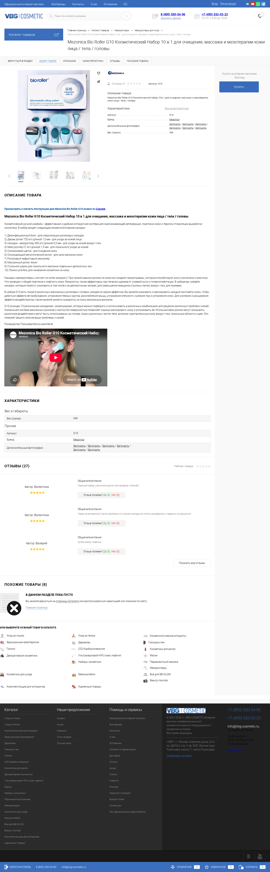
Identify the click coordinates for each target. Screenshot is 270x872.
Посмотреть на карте (179, 755)
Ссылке (100, 209)
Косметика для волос (163, 649)
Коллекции (115, 805)
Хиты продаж (64, 737)
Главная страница (37, 607)
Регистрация (228, 3)
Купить (239, 87)
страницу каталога (67, 601)
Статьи (113, 774)
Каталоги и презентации (122, 749)
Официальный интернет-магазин (24, 4)
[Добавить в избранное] (98, 73)
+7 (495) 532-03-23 (215, 14)
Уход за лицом (15, 635)
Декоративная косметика (22, 655)
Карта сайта (235, 749)
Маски (154, 655)
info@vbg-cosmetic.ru (243, 726)
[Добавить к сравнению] (98, 81)
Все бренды (59, 4)
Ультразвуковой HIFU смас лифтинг (99, 655)
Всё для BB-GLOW (160, 674)
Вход (215, 3)
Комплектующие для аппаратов (26, 686)
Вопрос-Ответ (117, 799)
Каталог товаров (22, 34)
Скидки (61, 718)
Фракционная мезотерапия (23, 642)
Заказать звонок (171, 18)
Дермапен (84, 642)
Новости (114, 780)
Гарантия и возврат (120, 793)
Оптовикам (110, 4)
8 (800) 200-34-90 (46, 867)
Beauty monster (159, 680)
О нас (94, 4)
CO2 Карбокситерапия (91, 648)
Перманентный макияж (164, 661)
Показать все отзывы (192, 563)
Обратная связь (20, 867)
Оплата (113, 762)
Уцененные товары (89, 686)
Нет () (115, 494)
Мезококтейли (86, 674)
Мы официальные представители (127, 811)
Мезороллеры (158, 667)
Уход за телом (86, 635)
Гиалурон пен (156, 642)
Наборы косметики (89, 661)
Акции (60, 724)
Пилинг (11, 648)
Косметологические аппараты (168, 635)
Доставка (114, 755)
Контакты (78, 4)
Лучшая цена (64, 743)
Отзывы (113, 786)
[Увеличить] (54, 116)
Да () (106, 494)
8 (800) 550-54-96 (173, 14)
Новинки (61, 730)
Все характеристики (177, 108)
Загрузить (174, 124)
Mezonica (174, 119)
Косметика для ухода (19, 674)
